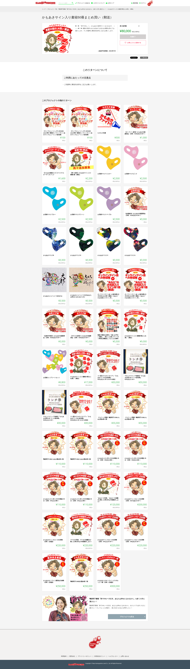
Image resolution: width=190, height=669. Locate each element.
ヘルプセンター (113, 656)
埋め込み (144, 57)
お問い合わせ (125, 656)
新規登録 (135, 3)
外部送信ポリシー (99, 656)
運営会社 (72, 656)
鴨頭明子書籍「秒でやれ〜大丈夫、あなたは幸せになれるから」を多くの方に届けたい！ (117, 600)
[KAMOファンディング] (45, 2)
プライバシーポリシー (85, 656)
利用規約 (64, 656)
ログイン (143, 3)
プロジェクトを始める (83, 3)
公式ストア (111, 3)
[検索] (73, 3)
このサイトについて (99, 3)
